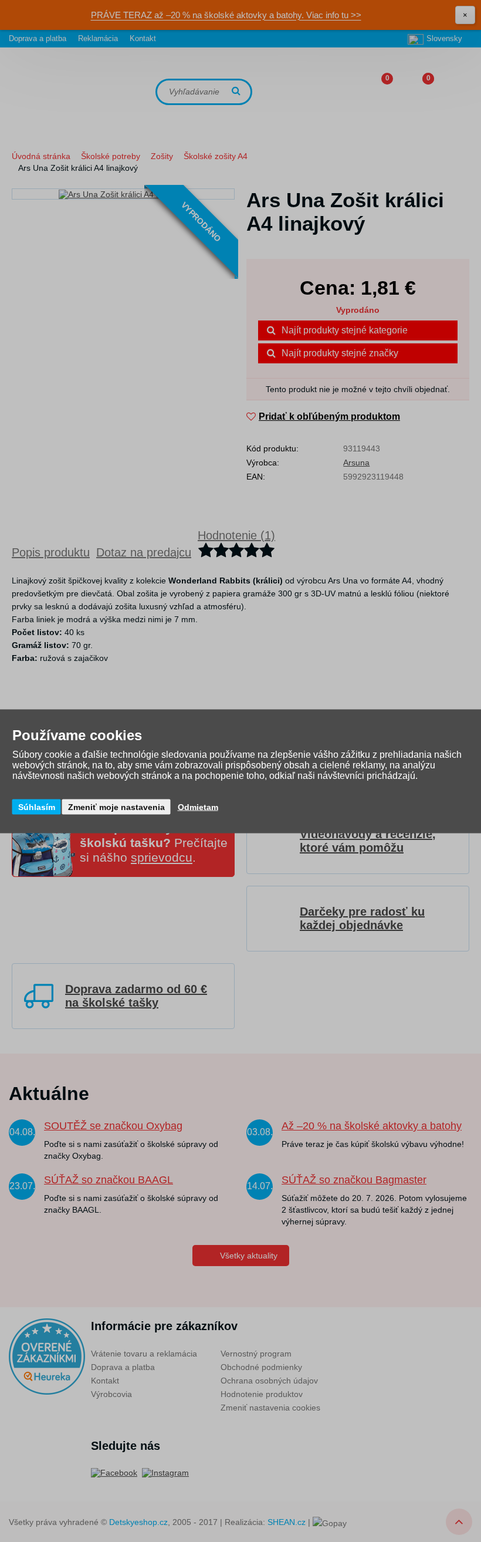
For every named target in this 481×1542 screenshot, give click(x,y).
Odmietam (198, 806)
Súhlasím (36, 806)
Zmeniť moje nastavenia (116, 806)
